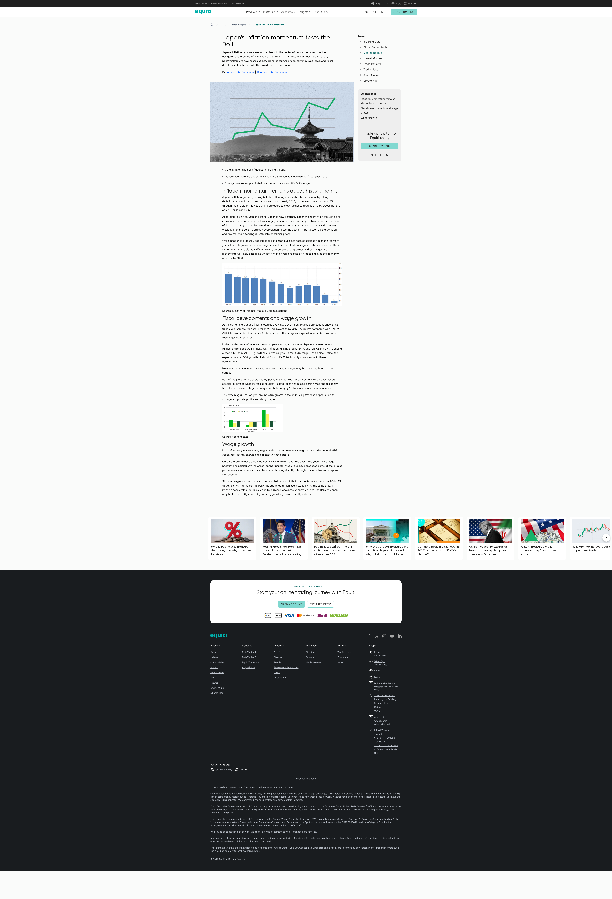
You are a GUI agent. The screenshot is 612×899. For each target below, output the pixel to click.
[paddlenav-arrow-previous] (6, 538)
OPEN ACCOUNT (291, 604)
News (340, 662)
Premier (278, 662)
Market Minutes (372, 58)
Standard (279, 657)
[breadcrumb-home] (212, 24)
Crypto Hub (370, 80)
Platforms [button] (269, 12)
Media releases (313, 662)
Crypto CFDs (217, 687)
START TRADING (403, 12)
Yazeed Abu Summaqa (240, 72)
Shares (214, 667)
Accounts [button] (287, 12)
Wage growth (369, 117)
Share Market (371, 75)
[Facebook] (369, 636)
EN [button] (241, 769)
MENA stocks (217, 672)
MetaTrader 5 (249, 657)
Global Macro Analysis (376, 47)
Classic (277, 652)
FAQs (377, 677)
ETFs (212, 677)
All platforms (248, 667)
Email (377, 670)
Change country (223, 769)
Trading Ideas (371, 69)
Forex (213, 652)
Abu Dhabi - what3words (380, 719)
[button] (410, 3)
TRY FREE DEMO (320, 604)
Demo (277, 672)
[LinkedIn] (400, 636)
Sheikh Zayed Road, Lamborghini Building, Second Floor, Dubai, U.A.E (385, 703)
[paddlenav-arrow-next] (606, 538)
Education (342, 657)
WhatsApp (379, 661)
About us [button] (320, 12)
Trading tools (344, 652)
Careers (310, 657)
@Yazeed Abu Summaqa (272, 72)
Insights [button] (303, 12)
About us (310, 652)
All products (216, 692)
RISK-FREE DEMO (375, 12)
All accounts (280, 677)
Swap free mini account (286, 667)
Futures (214, 682)
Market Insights (237, 24)
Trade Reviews (372, 63)
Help (398, 3)
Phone (377, 652)
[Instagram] (384, 636)
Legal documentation (306, 778)
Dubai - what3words (384, 683)
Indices (214, 657)
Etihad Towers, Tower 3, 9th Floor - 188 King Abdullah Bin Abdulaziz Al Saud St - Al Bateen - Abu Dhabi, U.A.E (386, 741)
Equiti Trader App (251, 662)
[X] (377, 636)
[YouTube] (392, 636)
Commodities (217, 662)
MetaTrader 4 (249, 652)
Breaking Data (371, 41)
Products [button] (251, 12)
